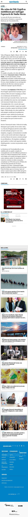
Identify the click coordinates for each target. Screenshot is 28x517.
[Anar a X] (15, 446)
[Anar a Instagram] (19, 446)
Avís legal (4, 483)
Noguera (12, 467)
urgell (2, 176)
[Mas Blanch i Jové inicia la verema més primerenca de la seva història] (3, 220)
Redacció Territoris (5, 271)
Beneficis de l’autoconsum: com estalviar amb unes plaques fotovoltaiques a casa (14, 340)
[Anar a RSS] (24, 446)
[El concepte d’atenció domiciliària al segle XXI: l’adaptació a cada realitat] (14, 399)
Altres (3, 6)
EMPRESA (4, 459)
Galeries (21, 458)
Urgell (11, 469)
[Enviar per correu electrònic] (11, 51)
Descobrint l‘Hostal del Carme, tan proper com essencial (12, 363)
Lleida (11, 454)
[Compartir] (14, 51)
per (5, 176)
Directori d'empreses (4, 463)
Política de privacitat (7, 480)
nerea (15, 176)
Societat (4, 457)
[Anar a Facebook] (13, 446)
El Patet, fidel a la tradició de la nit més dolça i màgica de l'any (13, 386)
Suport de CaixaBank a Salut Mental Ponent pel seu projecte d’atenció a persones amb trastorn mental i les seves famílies (14, 317)
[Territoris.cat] (14, 1)
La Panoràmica (5, 466)
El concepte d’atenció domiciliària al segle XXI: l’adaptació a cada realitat (12, 410)
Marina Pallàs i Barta (6, 365)
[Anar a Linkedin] (17, 446)
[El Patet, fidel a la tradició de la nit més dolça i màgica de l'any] (14, 376)
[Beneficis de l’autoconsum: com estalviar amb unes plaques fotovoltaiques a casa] (14, 329)
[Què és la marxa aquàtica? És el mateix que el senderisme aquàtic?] (14, 281)
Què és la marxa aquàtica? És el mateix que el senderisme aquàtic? (13, 292)
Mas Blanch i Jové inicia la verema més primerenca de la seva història (14, 220)
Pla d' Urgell (13, 459)
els (7, 176)
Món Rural (4, 454)
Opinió (20, 456)
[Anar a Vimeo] (22, 446)
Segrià (11, 464)
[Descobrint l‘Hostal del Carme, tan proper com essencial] (14, 352)
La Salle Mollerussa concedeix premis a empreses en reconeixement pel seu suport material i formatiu (13, 434)
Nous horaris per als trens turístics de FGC (13, 268)
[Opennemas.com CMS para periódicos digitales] (14, 494)
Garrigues (12, 457)
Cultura (4, 469)
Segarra (12, 462)
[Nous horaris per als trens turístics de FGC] (14, 258)
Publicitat (4, 478)
